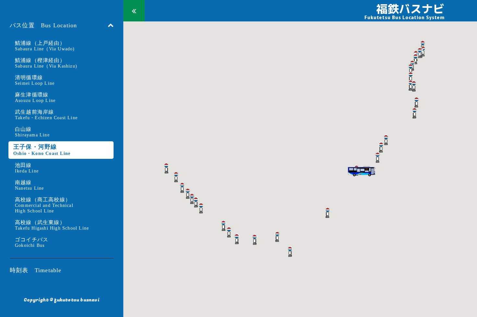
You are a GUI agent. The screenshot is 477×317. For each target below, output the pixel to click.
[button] (423, 46)
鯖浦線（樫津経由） (46, 63)
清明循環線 (35, 80)
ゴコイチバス (31, 242)
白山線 (32, 131)
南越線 (29, 185)
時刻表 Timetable (36, 270)
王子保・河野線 (41, 150)
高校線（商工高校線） (44, 205)
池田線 (27, 167)
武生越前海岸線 (46, 114)
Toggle (134, 10)
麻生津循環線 (35, 97)
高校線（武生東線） (52, 225)
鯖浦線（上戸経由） (45, 45)
